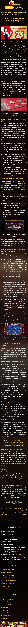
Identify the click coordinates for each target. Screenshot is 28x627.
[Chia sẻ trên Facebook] (9, 502)
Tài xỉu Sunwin (7, 604)
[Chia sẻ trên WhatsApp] (7, 502)
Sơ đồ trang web (7, 589)
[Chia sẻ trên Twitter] (12, 502)
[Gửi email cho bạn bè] (15, 502)
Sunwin (20, 50)
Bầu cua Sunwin (7, 615)
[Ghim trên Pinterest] (18, 502)
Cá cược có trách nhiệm (9, 580)
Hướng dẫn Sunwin (8, 599)
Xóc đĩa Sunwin (7, 613)
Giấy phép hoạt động (8, 583)
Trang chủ (4, 12)
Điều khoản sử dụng (8, 572)
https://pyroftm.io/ (8, 541)
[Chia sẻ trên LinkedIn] (21, 502)
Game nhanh (6, 618)
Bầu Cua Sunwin (12, 12)
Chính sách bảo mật (8, 569)
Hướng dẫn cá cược (8, 575)
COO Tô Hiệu (17, 554)
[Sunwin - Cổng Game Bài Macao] (14, 2)
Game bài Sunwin (8, 607)
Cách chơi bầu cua (7, 249)
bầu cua (8, 62)
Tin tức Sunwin (7, 602)
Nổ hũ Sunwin (6, 610)
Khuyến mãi (6, 586)
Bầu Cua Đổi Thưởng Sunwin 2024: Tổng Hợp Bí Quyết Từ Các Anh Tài (13, 442)
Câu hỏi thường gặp (8, 578)
